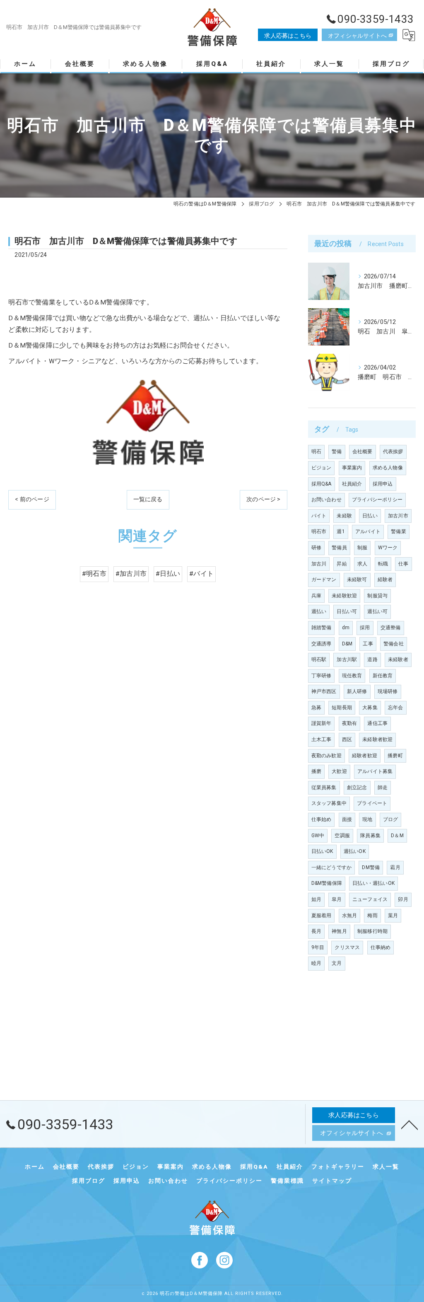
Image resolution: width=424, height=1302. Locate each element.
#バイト (201, 573)
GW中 (318, 835)
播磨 (316, 771)
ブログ (390, 819)
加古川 (319, 564)
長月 (316, 931)
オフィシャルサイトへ (357, 35)
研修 (316, 548)
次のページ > (263, 499)
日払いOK (322, 851)
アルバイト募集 (375, 771)
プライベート (372, 803)
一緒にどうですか (331, 867)
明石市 (319, 531)
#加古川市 (131, 573)
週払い (319, 611)
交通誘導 (321, 644)
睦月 (316, 963)
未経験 (344, 516)
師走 (383, 787)
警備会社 (393, 644)
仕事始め (321, 819)
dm (345, 627)
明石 (316, 451)
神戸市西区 (324, 691)
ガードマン (324, 579)
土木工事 (321, 739)
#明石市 (94, 573)
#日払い (168, 573)
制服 (362, 548)
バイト (319, 516)
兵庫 (316, 596)
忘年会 (395, 707)
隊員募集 (370, 835)
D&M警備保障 (326, 883)
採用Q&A (321, 484)
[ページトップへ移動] (409, 1124)
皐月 (337, 899)
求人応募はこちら (287, 35)
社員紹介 (352, 484)
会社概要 (362, 451)
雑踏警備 (321, 627)
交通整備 (391, 627)
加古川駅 (347, 659)
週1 (340, 531)
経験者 (385, 579)
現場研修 (388, 691)
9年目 (318, 947)
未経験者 (398, 659)
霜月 (395, 867)
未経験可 (357, 579)
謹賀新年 (321, 723)
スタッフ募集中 (329, 803)
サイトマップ (332, 1180)
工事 (368, 644)
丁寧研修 (321, 676)
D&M (347, 644)
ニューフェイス (370, 899)
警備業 (398, 531)
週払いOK (355, 851)
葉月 (393, 915)
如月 (316, 899)
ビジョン (321, 468)
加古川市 (398, 516)
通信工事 (377, 723)
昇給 (342, 564)
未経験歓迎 (344, 596)
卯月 (403, 899)
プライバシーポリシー (377, 499)
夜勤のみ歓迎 (326, 755)
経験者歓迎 (364, 755)
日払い (370, 516)
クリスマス (347, 947)
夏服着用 (321, 915)
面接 (347, 819)
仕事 (403, 564)
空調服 (342, 835)
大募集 (370, 707)
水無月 (349, 915)
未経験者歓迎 (377, 739)
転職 (383, 564)
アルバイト (368, 531)
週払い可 (377, 611)
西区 (347, 739)
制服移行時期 (372, 931)
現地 (367, 819)
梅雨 (372, 915)
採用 (365, 627)
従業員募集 (324, 787)
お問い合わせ (326, 499)
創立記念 (357, 787)
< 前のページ (32, 499)
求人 (362, 564)
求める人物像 (388, 468)
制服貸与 (377, 596)
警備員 (339, 548)
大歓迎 (339, 771)
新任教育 (383, 676)
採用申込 (383, 484)
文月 (337, 963)
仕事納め (381, 947)
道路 (372, 659)
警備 (337, 451)
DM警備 (371, 867)
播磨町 (395, 755)
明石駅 (319, 659)
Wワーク (388, 548)
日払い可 (347, 611)
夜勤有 (349, 723)
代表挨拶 (393, 451)
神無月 (339, 931)
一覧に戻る (148, 499)
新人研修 (357, 691)
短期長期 (342, 707)
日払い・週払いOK (373, 883)
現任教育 (352, 676)
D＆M (397, 835)
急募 (316, 707)
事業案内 (352, 468)
